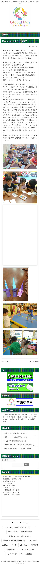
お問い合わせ (10, 549)
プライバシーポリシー (26, 549)
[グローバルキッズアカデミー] (20, 26)
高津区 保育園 (14, 561)
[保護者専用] (20, 402)
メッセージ (33, 540)
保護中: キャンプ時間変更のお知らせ (16, 437)
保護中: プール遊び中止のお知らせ (15, 433)
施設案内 (5, 545)
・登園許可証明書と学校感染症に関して (16, 415)
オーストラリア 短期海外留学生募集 (20, 532)
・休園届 (18, 417)
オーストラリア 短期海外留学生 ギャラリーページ (20, 527)
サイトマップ (12, 554)
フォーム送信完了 (26, 554)
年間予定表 (34, 545)
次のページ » (34, 361)
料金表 (14, 545)
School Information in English (20, 523)
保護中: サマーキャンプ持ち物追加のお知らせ (19, 445)
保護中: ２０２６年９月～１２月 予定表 (17, 449)
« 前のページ (5, 361)
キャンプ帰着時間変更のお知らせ (15, 441)
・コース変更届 (10, 417)
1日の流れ (23, 545)
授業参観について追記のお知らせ (20, 536)
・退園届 (24, 417)
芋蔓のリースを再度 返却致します (14, 540)
